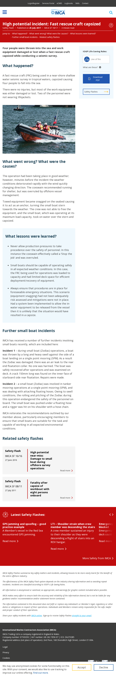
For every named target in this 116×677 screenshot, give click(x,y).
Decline (103, 667)
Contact (85, 3)
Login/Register (34, 3)
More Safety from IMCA (96, 558)
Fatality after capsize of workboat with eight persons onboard (39, 489)
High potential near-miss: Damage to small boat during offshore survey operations (41, 460)
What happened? (19, 33)
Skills (77, 3)
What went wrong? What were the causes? (48, 33)
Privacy (6, 652)
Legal (5, 647)
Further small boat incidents (25, 37)
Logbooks (69, 3)
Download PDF (97, 79)
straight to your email (81, 615)
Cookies (6, 658)
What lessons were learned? (83, 33)
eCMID (59, 3)
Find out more (40, 672)
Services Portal (48, 3)
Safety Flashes (91, 91)
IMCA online (36, 615)
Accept (82, 667)
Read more (9, 541)
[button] (110, 514)
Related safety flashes (49, 37)
